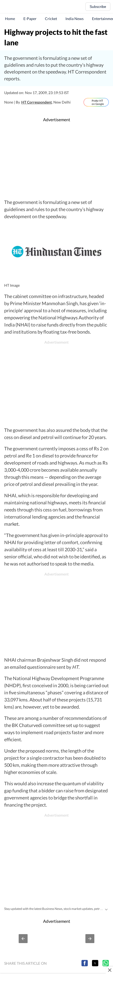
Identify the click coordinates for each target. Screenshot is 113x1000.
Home (10, 18)
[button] (23, 938)
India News (74, 18)
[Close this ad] (109, 970)
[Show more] (106, 908)
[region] (56, 161)
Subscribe (98, 6)
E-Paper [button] (30, 18)
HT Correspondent (36, 102)
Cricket (51, 18)
